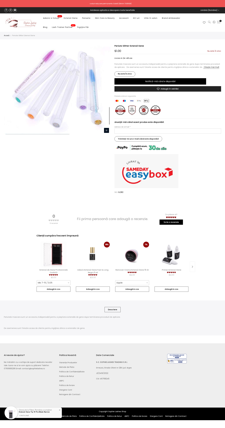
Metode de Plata (66, 367)
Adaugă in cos (53, 289)
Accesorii (124, 18)
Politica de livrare (67, 385)
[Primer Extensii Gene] (171, 255)
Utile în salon (150, 18)
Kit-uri (136, 18)
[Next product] (192, 267)
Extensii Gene (71, 18)
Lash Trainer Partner (63, 27)
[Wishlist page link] (204, 22)
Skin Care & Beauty (105, 18)
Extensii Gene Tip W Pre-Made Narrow (34, 412)
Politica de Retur (66, 376)
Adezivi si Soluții (52, 18)
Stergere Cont (65, 390)
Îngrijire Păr (83, 27)
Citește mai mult (211, 67)
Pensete (86, 18)
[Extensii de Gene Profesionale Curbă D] (53, 255)
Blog (45, 27)
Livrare (117, 58)
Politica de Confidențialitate (72, 371)
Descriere (112, 309)
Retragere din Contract (69, 394)
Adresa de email (122, 127)
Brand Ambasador (171, 18)
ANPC (61, 380)
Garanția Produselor (68, 362)
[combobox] (53, 282)
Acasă (6, 35)
